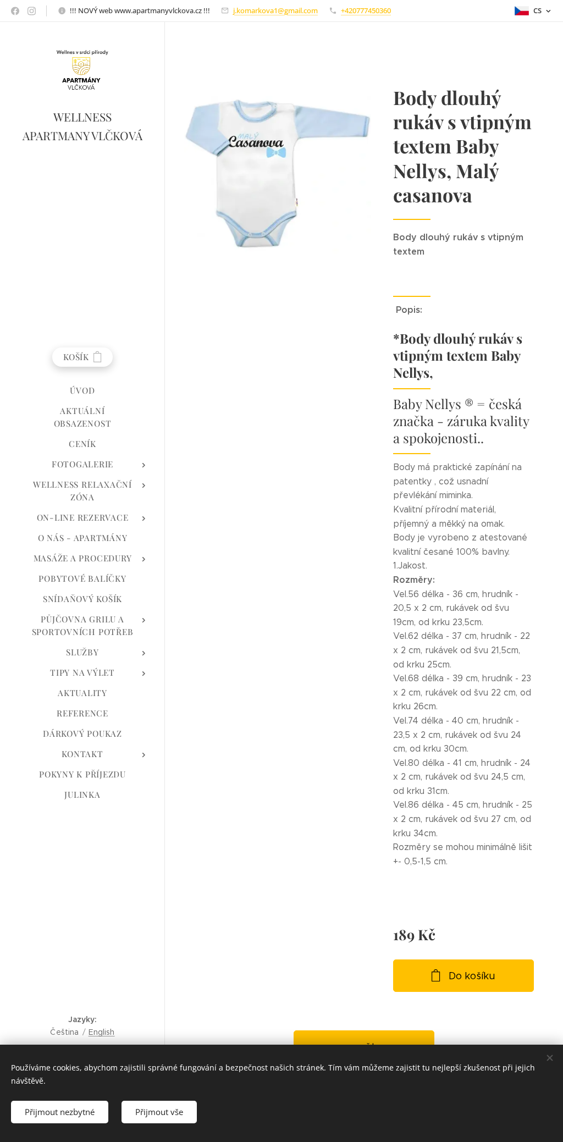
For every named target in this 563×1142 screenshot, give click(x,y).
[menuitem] (82, 390)
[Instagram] (31, 11)
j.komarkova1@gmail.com (275, 10)
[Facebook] (15, 11)
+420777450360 (366, 10)
